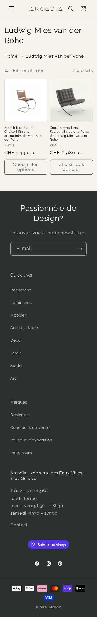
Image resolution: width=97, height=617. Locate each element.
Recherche (21, 290)
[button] (11, 9)
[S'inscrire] (80, 249)
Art (13, 378)
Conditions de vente (30, 427)
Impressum (21, 453)
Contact (19, 524)
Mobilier (18, 315)
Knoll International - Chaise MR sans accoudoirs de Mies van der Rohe (23, 134)
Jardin (16, 353)
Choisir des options (26, 167)
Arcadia (55, 607)
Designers (20, 415)
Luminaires (21, 302)
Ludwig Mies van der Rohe (55, 56)
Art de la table (24, 327)
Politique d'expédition (31, 440)
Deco (15, 340)
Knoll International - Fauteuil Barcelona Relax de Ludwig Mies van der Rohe (69, 134)
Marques (18, 402)
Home (11, 56)
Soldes (17, 365)
